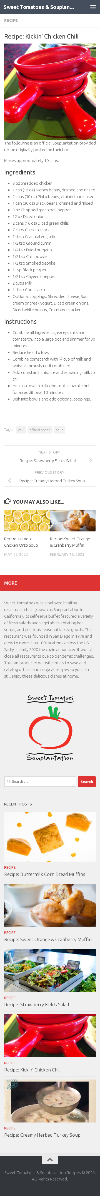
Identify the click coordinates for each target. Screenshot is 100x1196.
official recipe (40, 430)
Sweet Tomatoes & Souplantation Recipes (40, 7)
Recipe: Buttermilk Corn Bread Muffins (44, 874)
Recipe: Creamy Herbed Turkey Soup (42, 1134)
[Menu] (93, 7)
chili (21, 430)
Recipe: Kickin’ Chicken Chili (32, 1069)
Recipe (11, 20)
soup (59, 430)
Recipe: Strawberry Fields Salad (36, 1004)
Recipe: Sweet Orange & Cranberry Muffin (48, 939)
